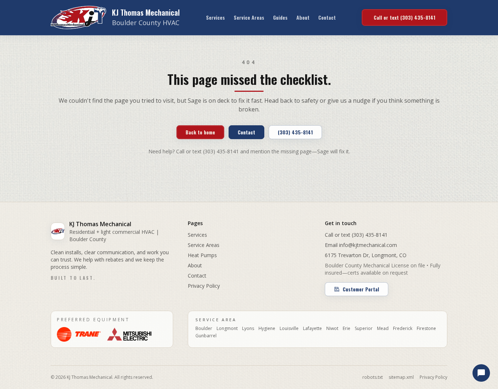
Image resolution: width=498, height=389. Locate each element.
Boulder (203, 328)
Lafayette (312, 328)
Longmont (227, 328)
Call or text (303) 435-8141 (404, 17)
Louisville (289, 328)
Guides (280, 17)
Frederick (402, 328)
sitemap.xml (401, 377)
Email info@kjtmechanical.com (361, 244)
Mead (383, 328)
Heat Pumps (202, 255)
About (303, 17)
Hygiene (266, 328)
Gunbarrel (206, 336)
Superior (364, 328)
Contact (327, 17)
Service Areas (249, 17)
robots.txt (372, 377)
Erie (346, 328)
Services (215, 17)
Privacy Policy (204, 285)
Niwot (332, 328)
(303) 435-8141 (295, 132)
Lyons (248, 328)
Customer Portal (361, 289)
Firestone (426, 328)
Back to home (200, 132)
